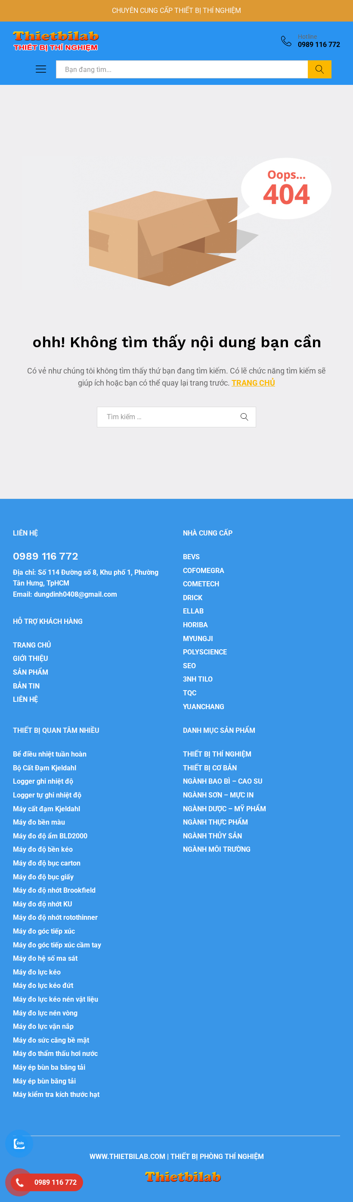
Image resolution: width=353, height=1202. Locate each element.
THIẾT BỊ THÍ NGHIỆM (217, 754)
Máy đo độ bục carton (47, 863)
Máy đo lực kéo (37, 972)
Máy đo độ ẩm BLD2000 (50, 836)
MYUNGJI (198, 639)
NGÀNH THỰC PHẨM (215, 822)
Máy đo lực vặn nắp (43, 1026)
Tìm (319, 69)
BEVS (191, 557)
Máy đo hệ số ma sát (45, 958)
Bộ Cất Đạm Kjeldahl (44, 768)
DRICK (192, 598)
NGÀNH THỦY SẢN (212, 836)
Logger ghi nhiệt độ (43, 781)
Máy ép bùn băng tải (44, 1081)
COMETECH (201, 584)
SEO (189, 666)
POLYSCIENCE (205, 652)
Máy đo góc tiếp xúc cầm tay (57, 945)
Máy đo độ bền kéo (43, 849)
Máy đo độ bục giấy (43, 877)
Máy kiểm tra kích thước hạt (56, 1094)
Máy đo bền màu (39, 822)
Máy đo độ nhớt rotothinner (55, 917)
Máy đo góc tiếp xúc (44, 931)
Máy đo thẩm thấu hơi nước (55, 1053)
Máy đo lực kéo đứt (43, 985)
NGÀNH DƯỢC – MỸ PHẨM (224, 809)
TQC (189, 693)
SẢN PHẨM (30, 672)
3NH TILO (198, 679)
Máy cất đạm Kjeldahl (46, 809)
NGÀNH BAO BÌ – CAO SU (223, 781)
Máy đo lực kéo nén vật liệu (55, 999)
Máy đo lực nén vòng (45, 1013)
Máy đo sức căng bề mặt (51, 1040)
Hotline (307, 36)
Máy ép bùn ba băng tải (49, 1067)
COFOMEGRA (203, 571)
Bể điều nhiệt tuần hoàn (50, 754)
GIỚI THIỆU (30, 658)
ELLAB (193, 611)
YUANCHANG (203, 707)
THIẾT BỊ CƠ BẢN (210, 768)
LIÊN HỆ (25, 699)
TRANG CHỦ (253, 382)
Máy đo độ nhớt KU (42, 904)
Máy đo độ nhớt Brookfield (54, 890)
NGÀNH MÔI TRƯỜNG (217, 849)
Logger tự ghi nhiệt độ (47, 795)
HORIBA (195, 625)
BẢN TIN (26, 686)
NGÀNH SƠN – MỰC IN (218, 795)
